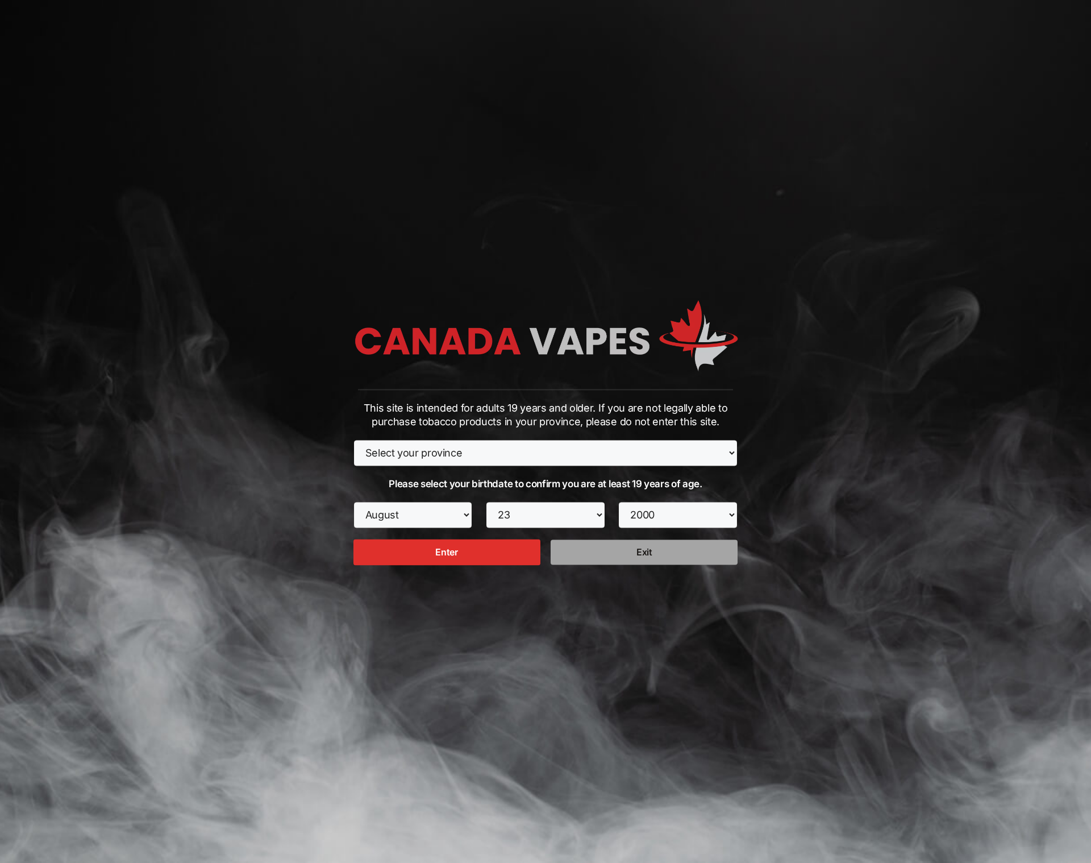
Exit (644, 552)
